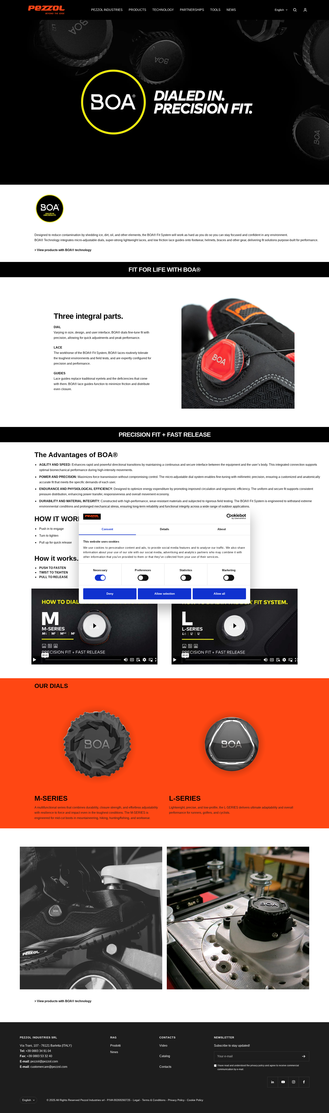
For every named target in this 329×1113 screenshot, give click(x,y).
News (231, 9)
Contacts (165, 1066)
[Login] (305, 9)
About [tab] (221, 529)
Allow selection (164, 593)
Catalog (164, 1056)
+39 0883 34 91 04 (38, 1051)
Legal (136, 1100)
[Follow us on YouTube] (283, 1082)
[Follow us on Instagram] (293, 1082)
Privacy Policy (176, 1100)
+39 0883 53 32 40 (39, 1056)
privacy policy (257, 1065)
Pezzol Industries (107, 9)
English (279, 9)
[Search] (295, 10)
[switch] (143, 578)
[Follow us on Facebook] (304, 1082)
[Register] (303, 1056)
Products (137, 9)
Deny (109, 593)
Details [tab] (164, 529)
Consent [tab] (107, 529)
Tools (215, 9)
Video (163, 1045)
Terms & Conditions (153, 1100)
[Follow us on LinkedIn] (272, 1082)
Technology (163, 9)
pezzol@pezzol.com (44, 1061)
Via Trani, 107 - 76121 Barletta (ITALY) (46, 1045)
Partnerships (192, 9)
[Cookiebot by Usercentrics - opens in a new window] (229, 516)
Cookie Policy (195, 1100)
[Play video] (94, 626)
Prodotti (115, 1045)
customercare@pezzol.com (48, 1066)
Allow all (219, 593)
